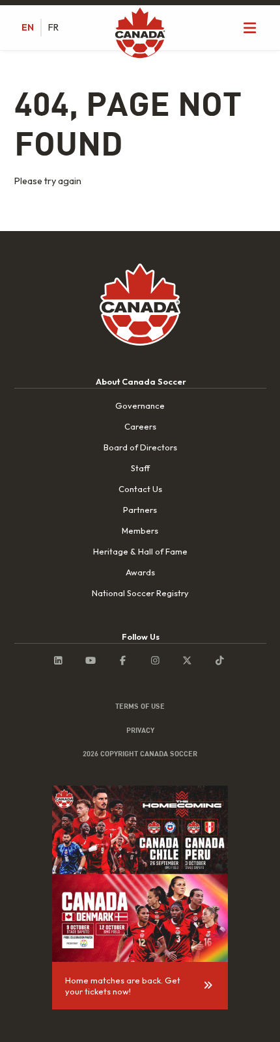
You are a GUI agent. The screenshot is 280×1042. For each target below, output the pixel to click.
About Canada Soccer (141, 381)
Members (140, 530)
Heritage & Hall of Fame (140, 551)
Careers (140, 426)
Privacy (140, 730)
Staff (140, 468)
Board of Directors (140, 447)
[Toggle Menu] (250, 27)
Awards (140, 572)
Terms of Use (140, 706)
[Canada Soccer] (140, 34)
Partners (140, 509)
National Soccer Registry (140, 593)
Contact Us (140, 489)
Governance (140, 405)
